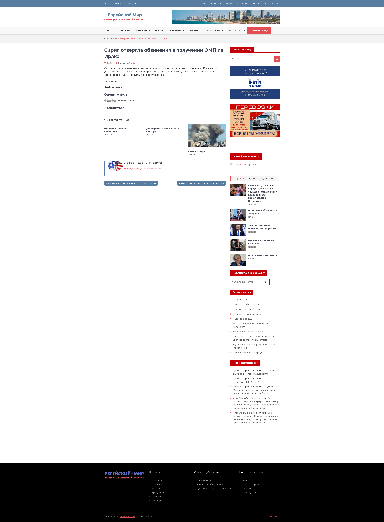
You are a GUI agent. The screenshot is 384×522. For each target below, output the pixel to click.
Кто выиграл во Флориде (248, 352)
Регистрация (250, 3)
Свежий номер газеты (246, 156)
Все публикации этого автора (142, 168)
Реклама (229, 3)
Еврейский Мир (125, 14)
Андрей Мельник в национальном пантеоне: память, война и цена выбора (255, 390)
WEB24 (276, 516)
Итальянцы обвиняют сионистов (117, 130)
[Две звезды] (108, 100)
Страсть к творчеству (126, 3)
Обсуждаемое (266, 178)
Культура (157, 500)
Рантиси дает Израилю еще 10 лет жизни (200, 183)
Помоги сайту (259, 30)
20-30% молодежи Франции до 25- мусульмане (132, 183)
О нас (202, 3)
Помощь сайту (250, 492)
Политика (157, 484)
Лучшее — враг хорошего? (249, 314)
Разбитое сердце (243, 318)
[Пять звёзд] (115, 100)
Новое (252, 178)
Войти (264, 3)
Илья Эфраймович (244, 398)
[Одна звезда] (105, 100)
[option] (153, 3)
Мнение (157, 488)
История (157, 496)
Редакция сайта (125, 63)
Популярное (239, 178)
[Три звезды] (110, 100)
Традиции (158, 492)
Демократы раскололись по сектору (163, 130)
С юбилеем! (240, 299)
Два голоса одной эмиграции (250, 309)
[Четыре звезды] (112, 100)
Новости (139, 63)
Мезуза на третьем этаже (248, 331)
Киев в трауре (197, 151)
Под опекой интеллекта (262, 255)
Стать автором (215, 3)
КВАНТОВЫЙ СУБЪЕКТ (247, 304)
